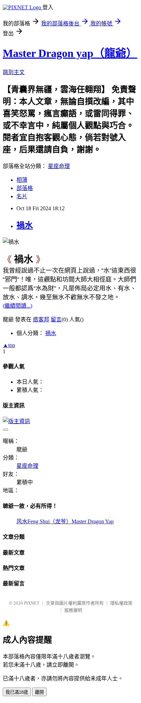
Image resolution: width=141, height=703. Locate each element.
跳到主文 (14, 72)
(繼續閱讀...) (17, 306)
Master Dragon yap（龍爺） (70, 53)
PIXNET (31, 603)
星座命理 (59, 166)
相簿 (21, 180)
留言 (56, 319)
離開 (39, 692)
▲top (9, 345)
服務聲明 (73, 610)
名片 (21, 196)
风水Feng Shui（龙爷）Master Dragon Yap (65, 521)
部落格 (24, 188)
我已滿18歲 (16, 692)
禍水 (24, 225)
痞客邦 (41, 319)
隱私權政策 (121, 603)
